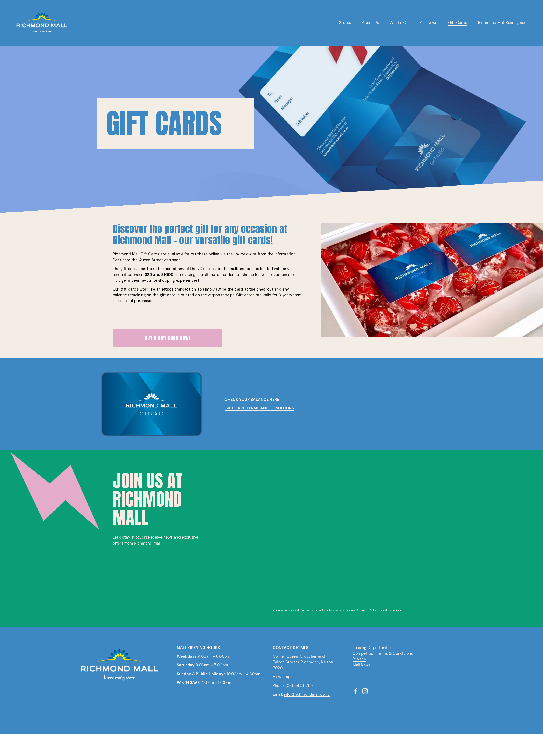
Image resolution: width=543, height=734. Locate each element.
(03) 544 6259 (299, 685)
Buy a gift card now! (167, 337)
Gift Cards (457, 22)
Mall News (428, 22)
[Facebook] (356, 691)
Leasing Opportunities (373, 647)
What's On (399, 22)
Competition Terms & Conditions (383, 653)
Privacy (359, 659)
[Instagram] (365, 691)
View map (281, 676)
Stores (345, 22)
